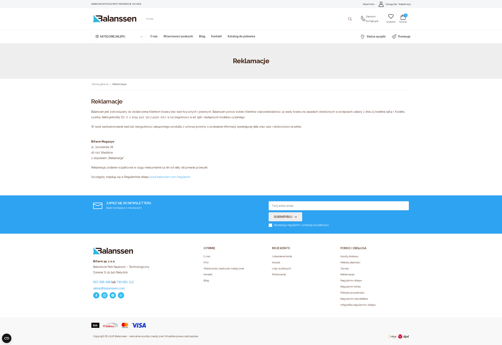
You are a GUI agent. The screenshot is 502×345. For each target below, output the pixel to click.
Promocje (404, 36)
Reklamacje (347, 274)
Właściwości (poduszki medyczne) (224, 268)
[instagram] (104, 295)
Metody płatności (350, 262)
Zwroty (344, 268)
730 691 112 (125, 282)
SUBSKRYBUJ (283, 216)
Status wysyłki (376, 36)
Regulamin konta (350, 286)
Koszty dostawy (349, 256)
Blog (202, 36)
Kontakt (216, 36)
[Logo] (114, 19)
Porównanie (279, 274)
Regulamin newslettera (354, 298)
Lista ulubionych (281, 268)
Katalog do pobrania (241, 36)
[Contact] (363, 19)
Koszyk (276, 262)
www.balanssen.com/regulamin (170, 176)
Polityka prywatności (352, 292)
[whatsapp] (121, 295)
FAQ (206, 262)
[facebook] (96, 295)
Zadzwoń (370, 16)
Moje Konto (369, 4)
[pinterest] (113, 295)
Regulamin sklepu (351, 280)
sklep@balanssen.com (109, 288)
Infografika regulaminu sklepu (358, 304)
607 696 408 (372, 21)
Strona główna (100, 84)
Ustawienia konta (282, 256)
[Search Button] (350, 19)
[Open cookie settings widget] (6, 338)
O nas (153, 36)
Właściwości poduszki (178, 36)
